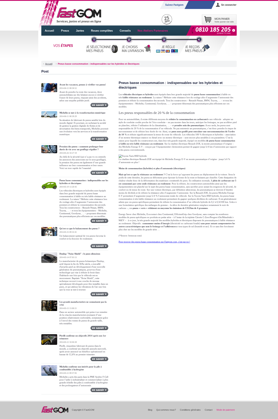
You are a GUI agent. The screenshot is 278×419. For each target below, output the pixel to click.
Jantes (80, 30)
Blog (150, 410)
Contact (208, 410)
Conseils (125, 30)
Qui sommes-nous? (166, 410)
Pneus (65, 30)
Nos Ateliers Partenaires (153, 30)
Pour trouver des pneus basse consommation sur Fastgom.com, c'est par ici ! (154, 241)
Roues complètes (102, 30)
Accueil (49, 30)
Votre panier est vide (224, 22)
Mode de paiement (226, 410)
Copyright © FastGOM (83, 410)
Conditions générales (190, 410)
